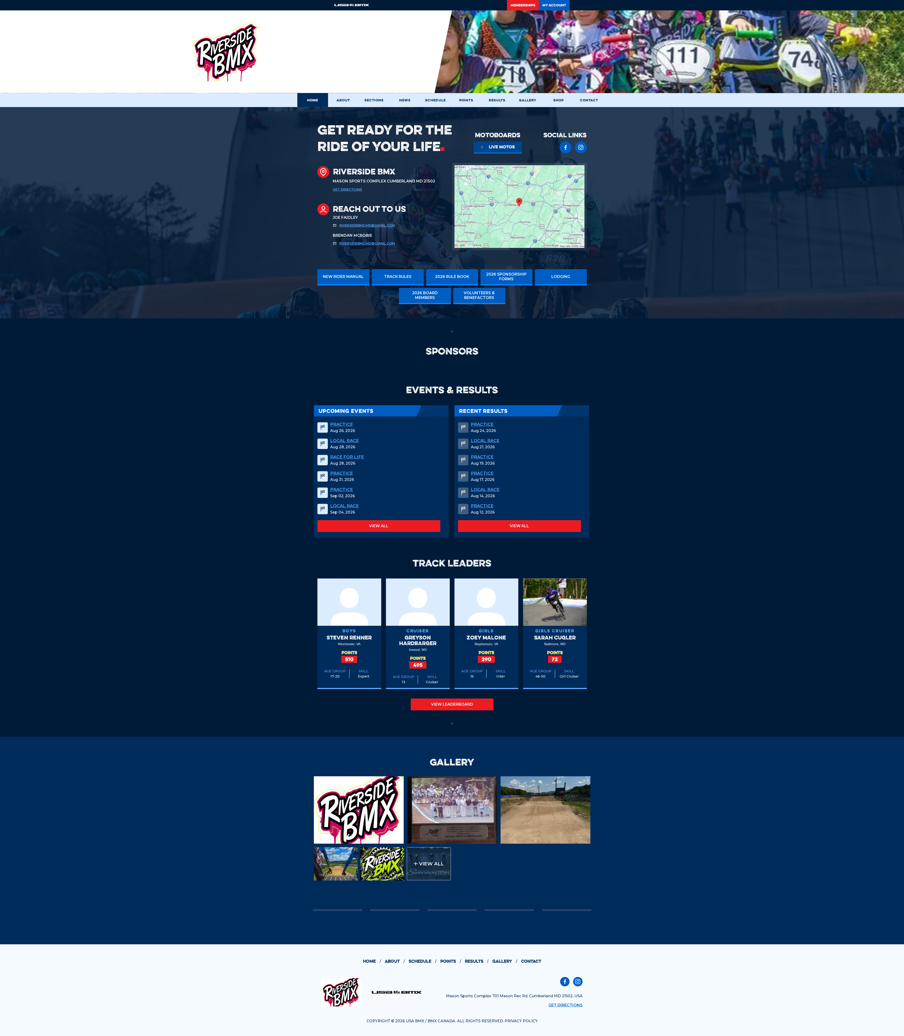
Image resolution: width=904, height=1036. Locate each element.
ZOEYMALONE (486, 637)
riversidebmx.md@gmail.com (367, 225)
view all (378, 526)
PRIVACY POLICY (521, 1021)
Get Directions (347, 189)
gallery (504, 961)
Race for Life (347, 457)
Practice (341, 424)
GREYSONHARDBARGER (418, 640)
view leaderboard (452, 704)
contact (531, 961)
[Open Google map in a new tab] (519, 206)
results (477, 961)
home (372, 961)
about (395, 961)
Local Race (344, 441)
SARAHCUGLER (555, 637)
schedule (423, 961)
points (450, 961)
